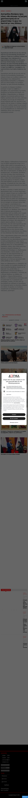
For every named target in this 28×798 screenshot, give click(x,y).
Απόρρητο (25, 796)
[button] (14, 395)
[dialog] (14, 399)
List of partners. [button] (17, 402)
